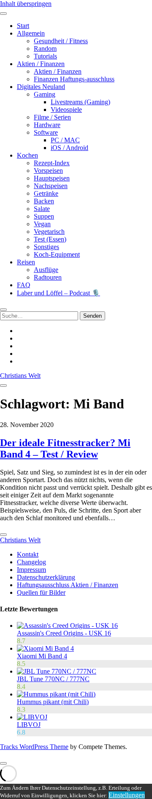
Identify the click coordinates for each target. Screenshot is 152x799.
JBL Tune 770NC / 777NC (53, 678)
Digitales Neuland (41, 86)
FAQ (23, 285)
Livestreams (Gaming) (80, 101)
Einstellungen (127, 795)
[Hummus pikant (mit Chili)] (56, 694)
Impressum (31, 569)
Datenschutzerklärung (46, 577)
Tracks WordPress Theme (34, 746)
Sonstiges (46, 246)
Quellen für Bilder (41, 592)
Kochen (27, 155)
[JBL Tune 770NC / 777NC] (56, 671)
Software (46, 132)
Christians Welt (20, 375)
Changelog (31, 562)
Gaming (44, 94)
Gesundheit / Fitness (61, 40)
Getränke (46, 193)
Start (23, 25)
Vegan (42, 223)
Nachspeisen (51, 185)
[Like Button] (3, 534)
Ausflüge (46, 269)
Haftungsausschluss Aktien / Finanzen (67, 584)
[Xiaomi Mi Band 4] (45, 648)
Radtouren (48, 277)
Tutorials (45, 56)
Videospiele (66, 109)
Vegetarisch (49, 231)
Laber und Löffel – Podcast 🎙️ (58, 293)
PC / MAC (65, 140)
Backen (44, 201)
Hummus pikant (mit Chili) (53, 701)
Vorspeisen (48, 170)
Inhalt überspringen (26, 3)
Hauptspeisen (52, 178)
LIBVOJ (29, 724)
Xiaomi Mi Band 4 (42, 656)
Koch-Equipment (57, 254)
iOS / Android (69, 147)
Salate (42, 208)
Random (45, 48)
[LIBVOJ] (32, 717)
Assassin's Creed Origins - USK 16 (64, 633)
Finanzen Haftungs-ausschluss (74, 79)
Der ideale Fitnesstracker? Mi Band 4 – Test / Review (65, 448)
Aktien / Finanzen (41, 63)
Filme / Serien (52, 117)
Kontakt (27, 554)
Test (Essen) (50, 239)
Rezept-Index (52, 162)
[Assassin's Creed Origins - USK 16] (67, 625)
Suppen (44, 216)
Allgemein (31, 33)
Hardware (47, 124)
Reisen (26, 262)
